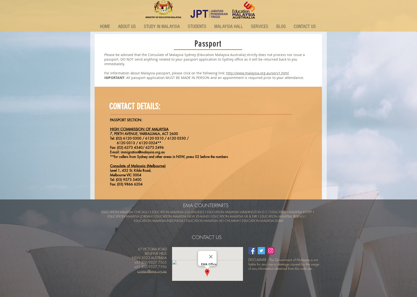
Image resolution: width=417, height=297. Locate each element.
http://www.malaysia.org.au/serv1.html (257, 73)
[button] (127, 26)
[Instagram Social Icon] (270, 250)
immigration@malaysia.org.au (143, 152)
